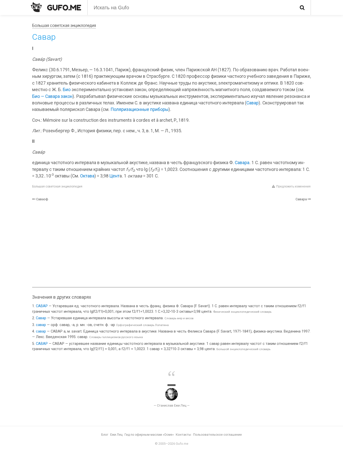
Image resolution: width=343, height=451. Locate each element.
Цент (114, 175)
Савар (252, 102)
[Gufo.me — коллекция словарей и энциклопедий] (56, 7)
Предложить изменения (293, 186)
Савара (242, 162)
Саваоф (42, 199)
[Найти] (302, 7)
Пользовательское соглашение (217, 434)
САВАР (42, 306)
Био (67, 89)
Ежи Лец (116, 434)
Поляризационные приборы (139, 109)
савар (41, 325)
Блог (104, 434)
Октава (87, 175)
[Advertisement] (171, 244)
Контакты (183, 434)
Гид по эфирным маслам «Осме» (149, 434)
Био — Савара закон (52, 96)
